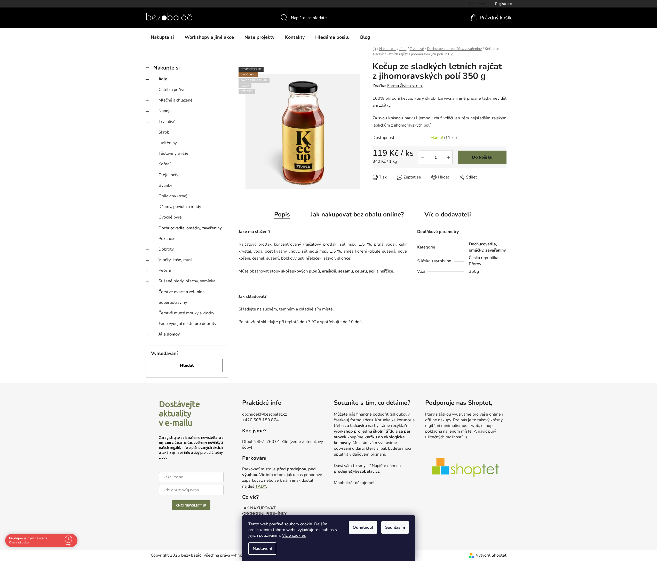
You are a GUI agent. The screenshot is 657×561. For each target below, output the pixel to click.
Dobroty (166, 249)
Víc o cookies (294, 535)
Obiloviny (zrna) (173, 196)
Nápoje (165, 111)
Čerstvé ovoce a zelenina (181, 292)
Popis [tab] (282, 214)
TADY (260, 486)
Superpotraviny (173, 302)
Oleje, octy (168, 175)
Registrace (503, 3)
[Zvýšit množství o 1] (449, 157)
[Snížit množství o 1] (423, 157)
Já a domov (169, 334)
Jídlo (163, 79)
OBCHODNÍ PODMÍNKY (264, 514)
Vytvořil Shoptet (491, 555)
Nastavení (262, 548)
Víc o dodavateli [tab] (447, 214)
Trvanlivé (167, 121)
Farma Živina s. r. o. (405, 86)
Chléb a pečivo (172, 89)
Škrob (164, 132)
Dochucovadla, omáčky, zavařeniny (190, 228)
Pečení (165, 270)
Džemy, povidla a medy (180, 206)
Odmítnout (363, 527)
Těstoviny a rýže (173, 153)
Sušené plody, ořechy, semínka (187, 281)
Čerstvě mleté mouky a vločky (186, 313)
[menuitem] (162, 37)
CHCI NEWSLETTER (191, 505)
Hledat (187, 365)
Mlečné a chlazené (176, 100)
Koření (165, 164)
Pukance (166, 238)
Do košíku (482, 157)
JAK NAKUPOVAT (259, 508)
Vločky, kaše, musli (176, 260)
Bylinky (165, 185)
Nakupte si (166, 67)
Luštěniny (168, 143)
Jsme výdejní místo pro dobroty (187, 323)
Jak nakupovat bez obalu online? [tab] (357, 214)
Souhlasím (395, 527)
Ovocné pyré (170, 217)
